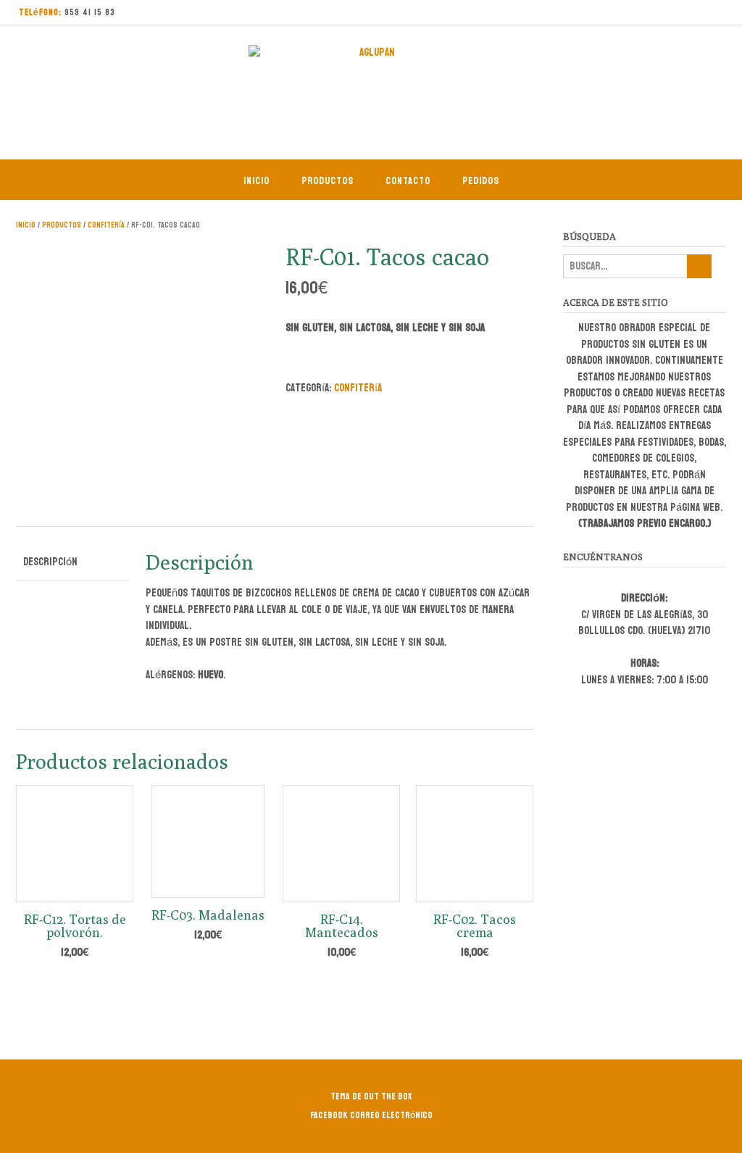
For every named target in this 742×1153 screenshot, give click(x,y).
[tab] (73, 562)
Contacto (407, 181)
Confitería (106, 225)
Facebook (329, 1115)
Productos (327, 181)
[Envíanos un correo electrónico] (686, 12)
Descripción (50, 562)
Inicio (256, 181)
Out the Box (388, 1096)
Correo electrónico (391, 1115)
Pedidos (480, 181)
